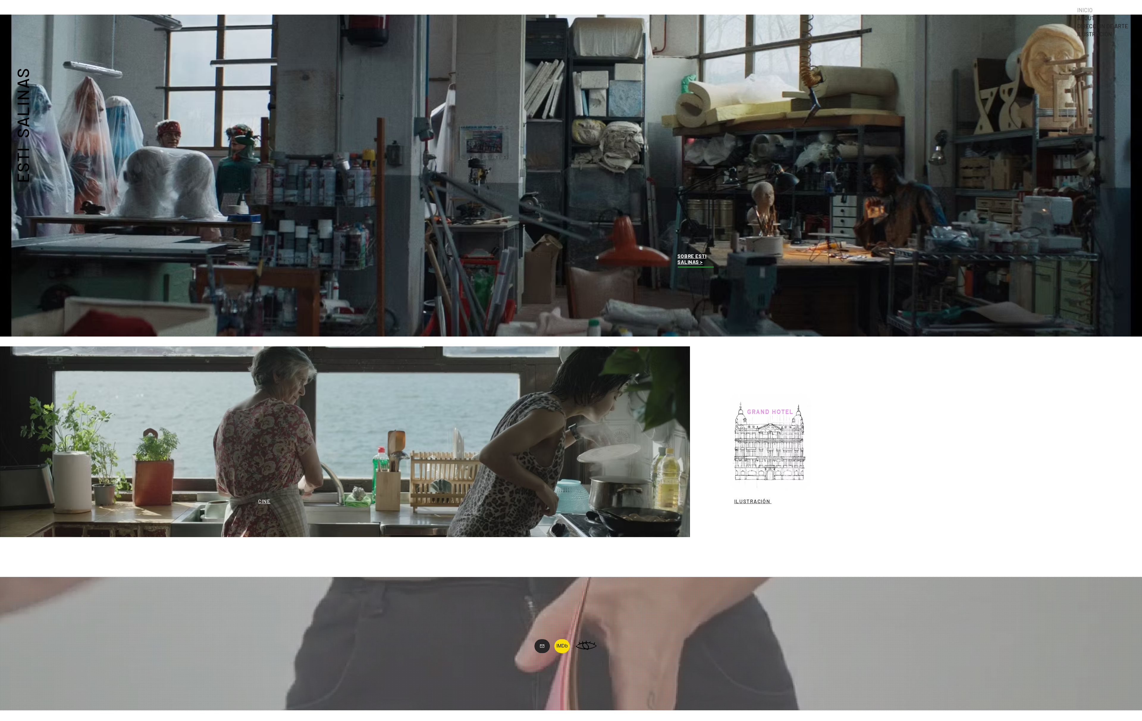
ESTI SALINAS (22, 125)
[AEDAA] (586, 646)
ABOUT (1086, 18)
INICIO (1085, 10)
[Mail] (542, 646)
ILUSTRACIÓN (1094, 34)
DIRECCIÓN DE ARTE (1102, 26)
